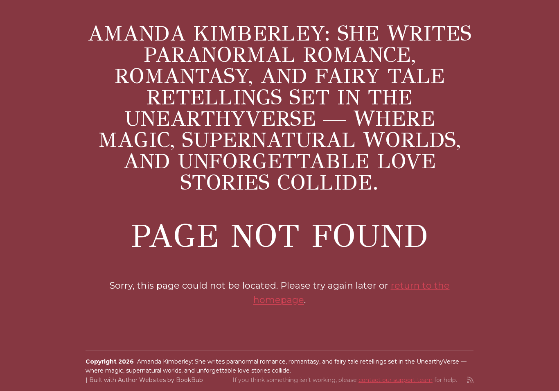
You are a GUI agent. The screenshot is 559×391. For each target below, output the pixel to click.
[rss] (470, 379)
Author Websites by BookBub (160, 380)
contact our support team (395, 380)
